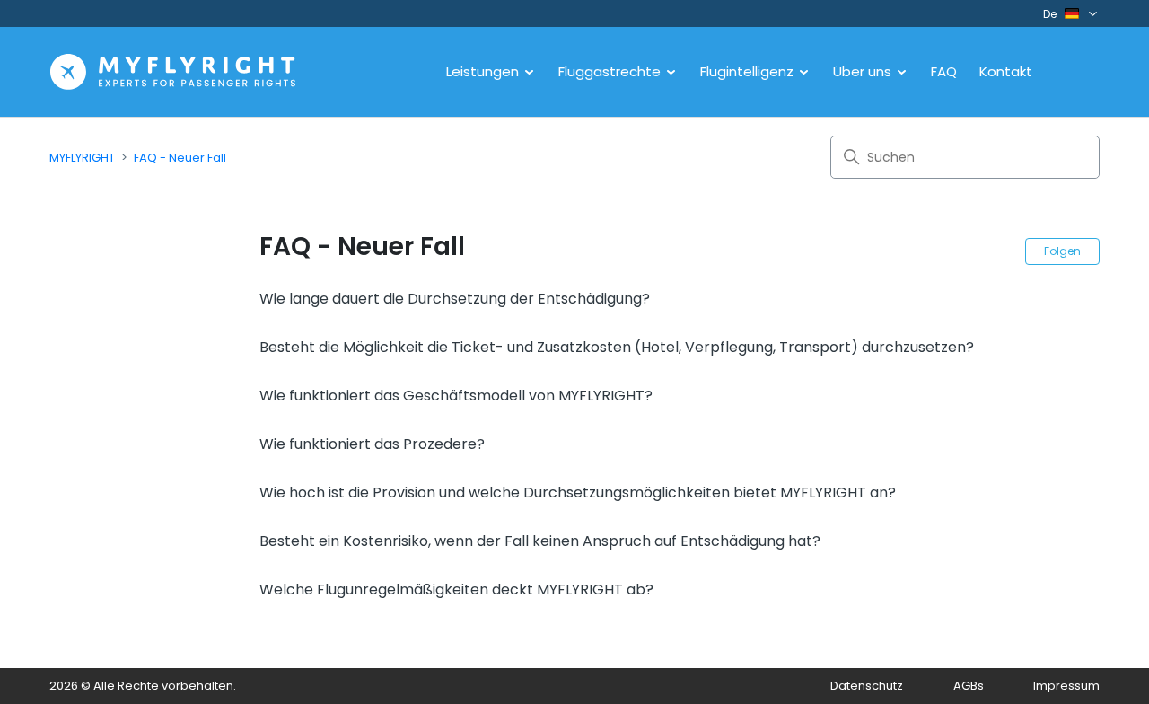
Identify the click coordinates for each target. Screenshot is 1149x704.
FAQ (944, 71)
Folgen (1062, 251)
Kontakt (1005, 71)
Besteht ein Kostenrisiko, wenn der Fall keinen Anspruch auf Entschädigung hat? (539, 541)
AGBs (968, 685)
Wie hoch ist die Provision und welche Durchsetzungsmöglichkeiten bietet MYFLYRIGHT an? (577, 492)
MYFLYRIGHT (82, 157)
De (1050, 14)
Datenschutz (866, 685)
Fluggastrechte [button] (611, 71)
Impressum (1066, 685)
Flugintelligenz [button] (748, 71)
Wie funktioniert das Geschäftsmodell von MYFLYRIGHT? (456, 395)
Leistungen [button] (484, 71)
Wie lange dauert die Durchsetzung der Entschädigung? (454, 298)
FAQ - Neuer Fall (180, 157)
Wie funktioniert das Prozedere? (372, 444)
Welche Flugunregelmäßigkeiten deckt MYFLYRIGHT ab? (456, 589)
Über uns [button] (864, 71)
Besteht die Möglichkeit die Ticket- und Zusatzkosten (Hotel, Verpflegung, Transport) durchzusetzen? (616, 347)
